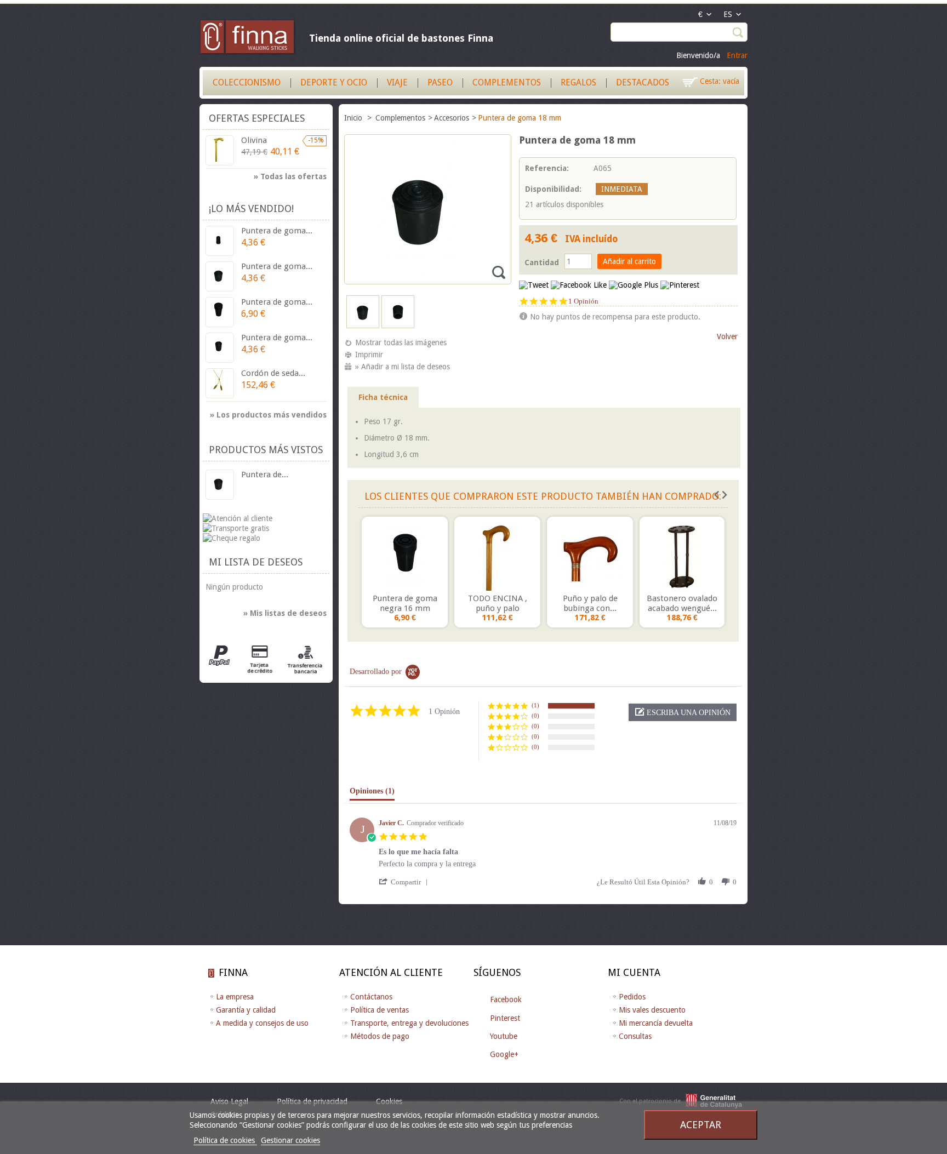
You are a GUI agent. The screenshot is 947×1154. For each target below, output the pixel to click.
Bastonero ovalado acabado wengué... (682, 603)
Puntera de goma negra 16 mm (405, 603)
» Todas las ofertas (290, 176)
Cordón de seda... (273, 373)
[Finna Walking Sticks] (247, 38)
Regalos (578, 82)
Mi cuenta (634, 972)
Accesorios (451, 117)
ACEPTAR (700, 1124)
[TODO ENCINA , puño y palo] (497, 557)
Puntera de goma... (276, 231)
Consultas (635, 1036)
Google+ (504, 1054)
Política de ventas (379, 1010)
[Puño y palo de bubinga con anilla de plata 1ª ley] (590, 557)
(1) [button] (535, 705)
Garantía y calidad (246, 1010)
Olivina (254, 140)
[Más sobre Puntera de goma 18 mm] (220, 485)
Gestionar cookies (290, 1140)
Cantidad (541, 262)
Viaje (397, 82)
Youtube (503, 1036)
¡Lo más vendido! (251, 208)
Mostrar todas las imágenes (401, 342)
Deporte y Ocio (333, 82)
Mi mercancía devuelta (656, 1023)
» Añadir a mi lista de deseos (402, 366)
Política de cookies (225, 1140)
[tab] (372, 793)
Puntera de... (264, 474)
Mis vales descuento (652, 1010)
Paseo (440, 82)
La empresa (235, 996)
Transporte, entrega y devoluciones (409, 1023)
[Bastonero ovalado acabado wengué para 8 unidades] (682, 557)
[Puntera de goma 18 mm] (362, 325)
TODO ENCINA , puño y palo (497, 603)
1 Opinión (583, 301)
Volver (727, 336)
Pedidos (632, 996)
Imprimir (369, 354)
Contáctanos (371, 996)
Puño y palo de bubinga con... (590, 603)
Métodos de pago (379, 1036)
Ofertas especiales (257, 118)
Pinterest (505, 1018)
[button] (683, 712)
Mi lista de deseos (256, 562)
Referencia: (547, 168)
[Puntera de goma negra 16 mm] (404, 557)
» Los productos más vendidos (268, 414)
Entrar (737, 55)
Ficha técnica (383, 397)
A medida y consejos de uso (262, 1023)
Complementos (506, 82)
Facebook (506, 999)
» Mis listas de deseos (285, 613)
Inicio (354, 117)
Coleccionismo (247, 82)
